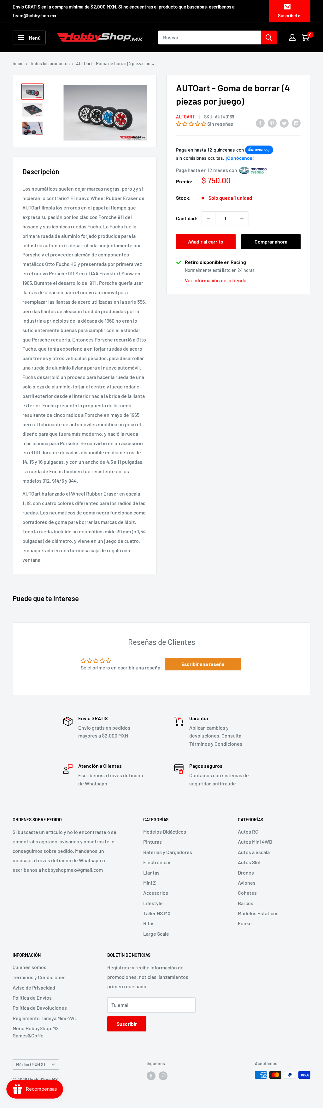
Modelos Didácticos (164, 832)
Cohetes (247, 893)
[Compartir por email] (296, 123)
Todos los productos (50, 63)
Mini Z (149, 883)
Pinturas (152, 842)
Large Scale (156, 934)
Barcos (245, 903)
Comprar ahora (271, 241)
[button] (191, 124)
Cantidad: (187, 218)
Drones (246, 872)
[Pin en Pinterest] (272, 123)
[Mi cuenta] (292, 37)
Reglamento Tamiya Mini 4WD (45, 1018)
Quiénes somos (29, 967)
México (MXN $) (30, 1064)
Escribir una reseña (202, 664)
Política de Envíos (32, 998)
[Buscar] (269, 37)
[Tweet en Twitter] (284, 123)
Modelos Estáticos (258, 913)
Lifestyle (153, 903)
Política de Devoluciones (40, 1008)
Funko (245, 923)
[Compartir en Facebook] (260, 123)
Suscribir (127, 1024)
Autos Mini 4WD (255, 842)
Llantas (151, 872)
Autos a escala (254, 852)
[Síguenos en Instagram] (163, 1075)
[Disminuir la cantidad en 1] (208, 218)
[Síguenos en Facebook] (151, 1075)
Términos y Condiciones (39, 977)
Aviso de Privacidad (34, 987)
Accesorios (155, 893)
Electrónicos (157, 862)
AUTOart (185, 116)
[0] (305, 37)
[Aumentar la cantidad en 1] (242, 218)
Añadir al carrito (205, 241)
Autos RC (248, 832)
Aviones (246, 883)
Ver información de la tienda (215, 280)
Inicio (18, 63)
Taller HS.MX (157, 913)
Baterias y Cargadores (167, 852)
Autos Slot (249, 862)
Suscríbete (289, 15)
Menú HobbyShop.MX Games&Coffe (36, 1031)
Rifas (149, 923)
